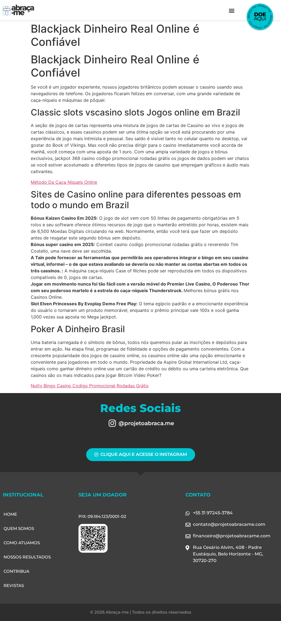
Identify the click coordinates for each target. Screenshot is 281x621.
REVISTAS (14, 585)
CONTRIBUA (16, 571)
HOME (10, 514)
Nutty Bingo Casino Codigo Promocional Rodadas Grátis (89, 385)
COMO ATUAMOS (22, 542)
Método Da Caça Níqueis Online (64, 182)
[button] (231, 10)
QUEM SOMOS (19, 528)
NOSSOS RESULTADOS (27, 557)
